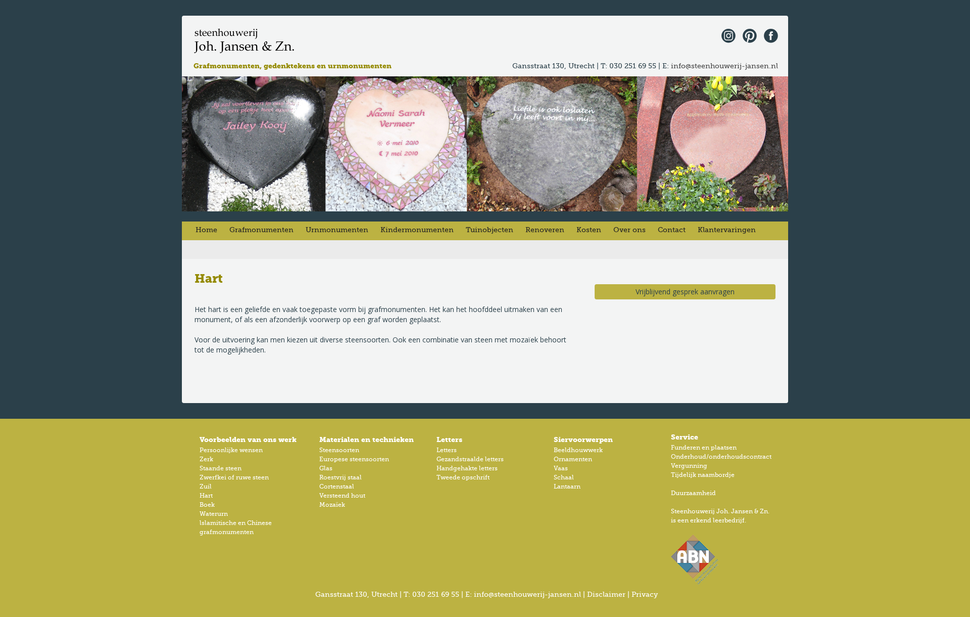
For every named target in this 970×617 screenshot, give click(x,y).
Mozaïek (332, 505)
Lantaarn (567, 487)
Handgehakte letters (467, 469)
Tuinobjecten (489, 230)
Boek (207, 505)
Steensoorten (339, 451)
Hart (206, 496)
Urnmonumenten (337, 230)
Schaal (564, 478)
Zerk (206, 460)
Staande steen (220, 469)
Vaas (561, 469)
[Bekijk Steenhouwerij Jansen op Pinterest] (747, 34)
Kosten (588, 230)
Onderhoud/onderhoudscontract (721, 457)
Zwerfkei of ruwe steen (234, 478)
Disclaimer (606, 594)
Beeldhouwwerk (578, 451)
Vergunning (689, 466)
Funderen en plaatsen (704, 448)
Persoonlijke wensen (231, 451)
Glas (325, 469)
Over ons (629, 230)
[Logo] (245, 41)
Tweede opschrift (463, 478)
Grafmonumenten (261, 230)
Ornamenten (573, 460)
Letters (447, 451)
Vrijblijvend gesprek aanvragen (685, 291)
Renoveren (544, 230)
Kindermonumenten (417, 230)
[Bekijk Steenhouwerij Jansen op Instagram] (726, 34)
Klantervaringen (727, 230)
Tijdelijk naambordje (703, 475)
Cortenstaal (336, 487)
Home (206, 230)
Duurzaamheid (693, 494)
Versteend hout (342, 496)
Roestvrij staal (340, 478)
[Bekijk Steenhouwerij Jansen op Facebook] (768, 34)
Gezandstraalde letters (470, 460)
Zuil (206, 487)
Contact (672, 230)
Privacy (645, 594)
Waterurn (214, 514)
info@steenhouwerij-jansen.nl (724, 66)
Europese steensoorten (354, 460)
